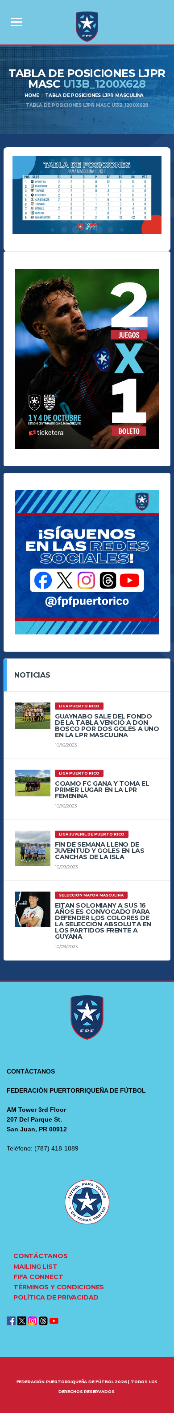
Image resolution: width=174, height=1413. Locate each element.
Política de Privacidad (56, 1297)
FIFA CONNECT (38, 1277)
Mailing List (35, 1267)
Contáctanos (40, 1256)
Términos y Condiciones (58, 1287)
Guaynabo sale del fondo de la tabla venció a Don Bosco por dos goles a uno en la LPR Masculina (107, 725)
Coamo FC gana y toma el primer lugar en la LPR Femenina (102, 789)
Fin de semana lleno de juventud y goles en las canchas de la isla (99, 850)
